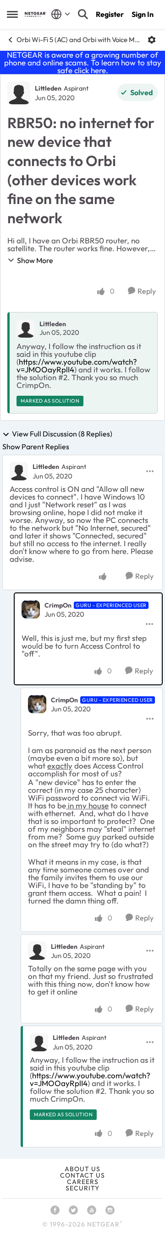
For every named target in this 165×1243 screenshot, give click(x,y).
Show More (35, 260)
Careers (83, 1182)
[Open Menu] (151, 39)
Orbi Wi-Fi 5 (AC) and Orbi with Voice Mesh (78, 39)
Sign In (143, 14)
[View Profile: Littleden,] (25, 328)
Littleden (48, 88)
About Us (82, 1169)
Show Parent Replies (35, 446)
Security (82, 1188)
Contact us (82, 1175)
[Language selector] (60, 14)
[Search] (82, 14)
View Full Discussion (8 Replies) (62, 434)
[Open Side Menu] (12, 14)
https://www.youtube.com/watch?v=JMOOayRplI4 (76, 365)
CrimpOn (58, 605)
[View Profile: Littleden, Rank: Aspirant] (18, 92)
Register (110, 14)
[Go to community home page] (35, 14)
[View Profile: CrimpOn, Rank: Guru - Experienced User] (31, 609)
